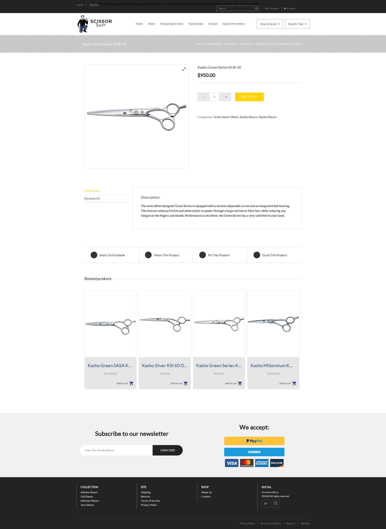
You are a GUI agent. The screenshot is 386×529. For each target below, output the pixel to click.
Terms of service (150, 500)
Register (94, 4)
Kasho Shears (230, 44)
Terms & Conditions (270, 523)
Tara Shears (87, 505)
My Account (272, 8)
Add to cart (249, 97)
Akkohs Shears (89, 492)
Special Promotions (234, 23)
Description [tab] (92, 190)
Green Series (246, 44)
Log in (79, 4)
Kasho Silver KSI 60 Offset (165, 365)
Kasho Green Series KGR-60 (219, 365)
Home (139, 23)
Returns (145, 496)
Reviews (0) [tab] (92, 198)
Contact (213, 23)
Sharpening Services (171, 23)
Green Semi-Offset (264, 44)
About (151, 23)
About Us (206, 492)
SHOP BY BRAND (212, 44)
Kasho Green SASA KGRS (110, 365)
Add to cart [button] (122, 383)
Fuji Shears (87, 496)
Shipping (146, 492)
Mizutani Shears (90, 500)
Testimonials (196, 23)
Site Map (305, 523)
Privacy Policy (149, 505)
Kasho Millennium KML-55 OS (273, 365)
